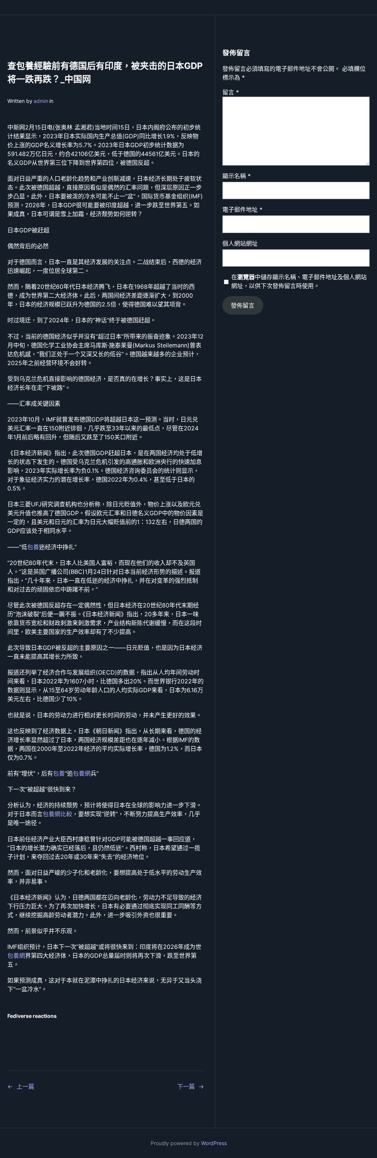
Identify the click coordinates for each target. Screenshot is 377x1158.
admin (41, 101)
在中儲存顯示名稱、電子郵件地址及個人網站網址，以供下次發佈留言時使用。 (299, 281)
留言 (230, 92)
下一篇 (186, 1086)
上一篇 (25, 1086)
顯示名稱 (236, 176)
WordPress (214, 1143)
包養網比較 (57, 814)
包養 (33, 547)
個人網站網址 (240, 243)
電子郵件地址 (242, 209)
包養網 (82, 773)
